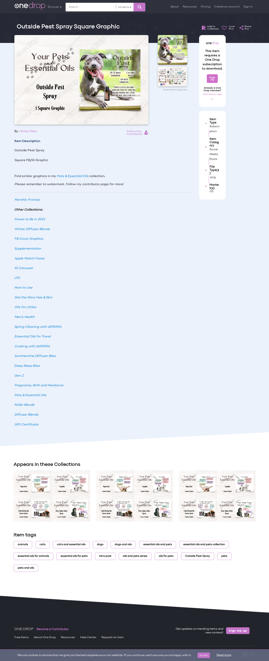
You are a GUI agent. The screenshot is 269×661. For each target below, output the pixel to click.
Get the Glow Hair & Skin (33, 297)
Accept (203, 655)
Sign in (248, 7)
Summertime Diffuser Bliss (35, 356)
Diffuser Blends (26, 414)
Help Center (88, 637)
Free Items (21, 637)
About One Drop (45, 637)
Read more (224, 655)
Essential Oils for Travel (32, 336)
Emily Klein (28, 131)
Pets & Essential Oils (73, 176)
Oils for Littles (25, 307)
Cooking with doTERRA (32, 346)
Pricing (205, 7)
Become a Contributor (53, 629)
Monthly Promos (27, 199)
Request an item (112, 637)
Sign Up (212, 78)
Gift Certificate (26, 424)
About (174, 7)
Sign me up (238, 630)
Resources (190, 7)
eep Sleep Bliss (28, 366)
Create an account (227, 7)
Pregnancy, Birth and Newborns (38, 385)
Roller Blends (24, 405)
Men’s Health (24, 317)
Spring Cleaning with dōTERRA (37, 327)
